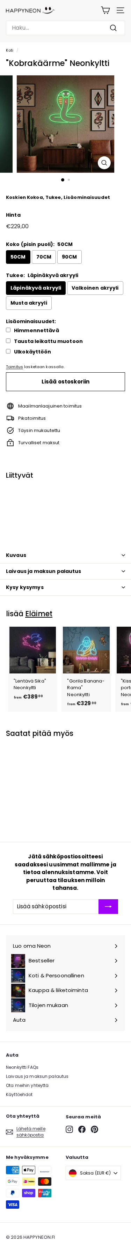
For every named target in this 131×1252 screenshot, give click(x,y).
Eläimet (38, 614)
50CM (18, 256)
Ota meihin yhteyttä (27, 1085)
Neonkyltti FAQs (22, 1067)
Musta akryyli (28, 302)
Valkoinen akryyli (95, 287)
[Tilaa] (108, 906)
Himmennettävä (36, 330)
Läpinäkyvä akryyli (35, 287)
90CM (69, 256)
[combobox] (65, 28)
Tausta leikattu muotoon (48, 341)
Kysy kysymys (25, 587)
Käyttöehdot (19, 1094)
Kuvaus (16, 555)
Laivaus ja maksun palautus (43, 571)
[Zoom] (104, 162)
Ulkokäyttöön (32, 352)
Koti (10, 50)
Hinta (13, 214)
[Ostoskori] (105, 10)
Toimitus (14, 367)
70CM (44, 256)
